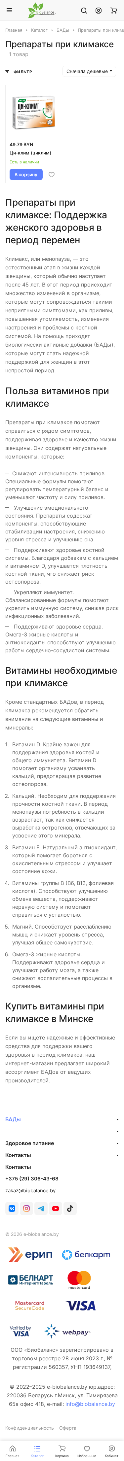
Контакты (18, 1155)
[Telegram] (41, 1208)
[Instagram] (26, 1208)
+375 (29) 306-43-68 (32, 1179)
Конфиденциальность (29, 1428)
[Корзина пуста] (113, 10)
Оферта (67, 1428)
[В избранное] (51, 174)
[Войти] (99, 10)
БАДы (13, 1119)
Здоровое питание (29, 1143)
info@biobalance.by (90, 1404)
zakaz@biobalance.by (30, 1190)
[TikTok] (70, 1208)
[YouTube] (55, 1208)
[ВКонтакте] (12, 1208)
